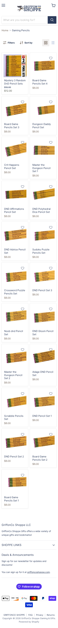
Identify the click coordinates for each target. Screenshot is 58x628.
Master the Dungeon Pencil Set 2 (13, 375)
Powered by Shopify (29, 621)
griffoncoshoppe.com (38, 572)
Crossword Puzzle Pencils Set (14, 292)
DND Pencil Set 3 (42, 290)
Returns (51, 615)
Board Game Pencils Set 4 (40, 82)
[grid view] (45, 42)
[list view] (52, 42)
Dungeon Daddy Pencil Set (41, 126)
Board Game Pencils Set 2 (39, 458)
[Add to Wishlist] (22, 58)
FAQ (30, 615)
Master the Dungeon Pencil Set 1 (41, 168)
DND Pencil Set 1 (42, 415)
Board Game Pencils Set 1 (11, 499)
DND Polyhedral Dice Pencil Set (41, 210)
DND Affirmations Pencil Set (14, 210)
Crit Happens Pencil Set (11, 166)
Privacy (39, 615)
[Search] (52, 20)
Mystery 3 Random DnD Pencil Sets (15, 82)
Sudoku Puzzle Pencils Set (40, 251)
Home (5, 30)
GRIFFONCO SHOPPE (14, 615)
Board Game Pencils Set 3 (11, 126)
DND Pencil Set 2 (14, 456)
